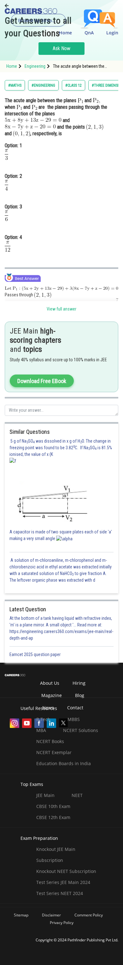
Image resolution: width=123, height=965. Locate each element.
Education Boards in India (63, 763)
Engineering (35, 66)
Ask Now (61, 48)
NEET (77, 795)
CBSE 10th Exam (53, 806)
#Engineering (43, 85)
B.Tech (43, 719)
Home (65, 33)
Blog (79, 695)
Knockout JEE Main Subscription (55, 854)
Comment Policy (88, 915)
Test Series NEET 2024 (59, 893)
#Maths (14, 85)
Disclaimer (51, 915)
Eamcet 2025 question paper (35, 654)
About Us (49, 683)
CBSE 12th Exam (53, 817)
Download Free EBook (41, 381)
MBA (41, 730)
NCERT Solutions (80, 730)
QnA (89, 33)
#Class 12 (73, 85)
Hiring (79, 683)
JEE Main (45, 795)
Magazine (51, 695)
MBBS (73, 719)
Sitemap (21, 915)
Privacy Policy (61, 922)
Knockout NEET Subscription (66, 871)
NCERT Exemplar (54, 752)
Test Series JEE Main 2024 (63, 882)
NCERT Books (50, 741)
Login (112, 33)
